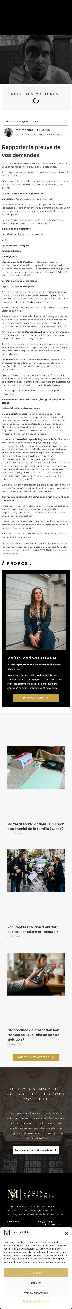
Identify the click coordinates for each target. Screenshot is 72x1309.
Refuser (36, 1282)
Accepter (36, 1272)
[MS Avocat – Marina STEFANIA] (32, 1194)
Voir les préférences (36, 1292)
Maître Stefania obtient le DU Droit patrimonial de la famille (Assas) (36, 826)
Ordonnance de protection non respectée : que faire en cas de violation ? (33, 1035)
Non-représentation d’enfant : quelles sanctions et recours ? (32, 929)
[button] (66, 1233)
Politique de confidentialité (36, 1301)
